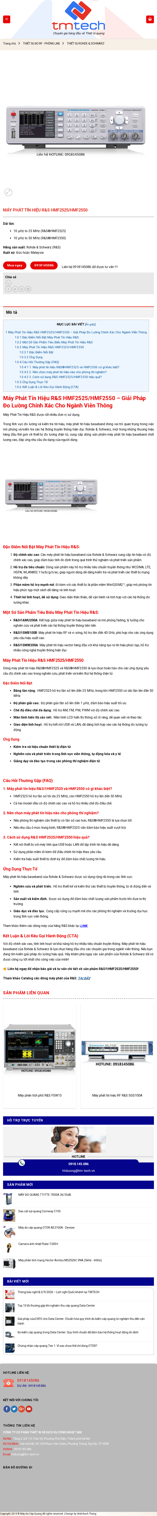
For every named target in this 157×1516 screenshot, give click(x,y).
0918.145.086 (78, 1164)
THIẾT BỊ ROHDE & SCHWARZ (85, 43)
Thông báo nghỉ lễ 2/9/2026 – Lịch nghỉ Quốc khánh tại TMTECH (58, 1292)
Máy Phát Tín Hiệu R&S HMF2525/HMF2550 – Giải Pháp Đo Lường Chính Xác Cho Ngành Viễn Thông (76, 332)
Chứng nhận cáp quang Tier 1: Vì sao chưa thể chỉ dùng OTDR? (57, 1345)
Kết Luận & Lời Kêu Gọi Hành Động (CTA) (46, 387)
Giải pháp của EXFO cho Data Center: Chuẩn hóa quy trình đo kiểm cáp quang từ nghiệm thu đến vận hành (81, 1321)
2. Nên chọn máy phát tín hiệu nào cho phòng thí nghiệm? (63, 372)
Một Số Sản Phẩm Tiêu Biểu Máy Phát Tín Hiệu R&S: (54, 342)
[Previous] (3, 1057)
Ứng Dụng (31, 357)
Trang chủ (9, 43)
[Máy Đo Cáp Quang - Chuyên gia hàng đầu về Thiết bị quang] (78, 15)
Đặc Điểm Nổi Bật (36, 352)
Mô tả (11, 312)
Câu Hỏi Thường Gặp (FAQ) (37, 362)
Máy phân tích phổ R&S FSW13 (40, 1095)
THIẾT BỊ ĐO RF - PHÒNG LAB (41, 43)
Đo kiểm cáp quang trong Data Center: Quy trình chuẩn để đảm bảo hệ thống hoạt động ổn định (78, 1332)
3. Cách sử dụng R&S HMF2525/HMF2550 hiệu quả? (60, 377)
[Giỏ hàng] (150, 19)
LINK (84, 926)
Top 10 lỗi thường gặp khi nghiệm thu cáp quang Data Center (56, 1305)
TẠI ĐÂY (84, 978)
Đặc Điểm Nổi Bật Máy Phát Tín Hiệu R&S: (47, 337)
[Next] (154, 1057)
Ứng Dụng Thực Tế (31, 382)
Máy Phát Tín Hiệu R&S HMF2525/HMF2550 (49, 347)
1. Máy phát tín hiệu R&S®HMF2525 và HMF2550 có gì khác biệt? (69, 367)
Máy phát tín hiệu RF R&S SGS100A (117, 1095)
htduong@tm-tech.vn (78, 1171)
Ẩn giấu (90, 324)
